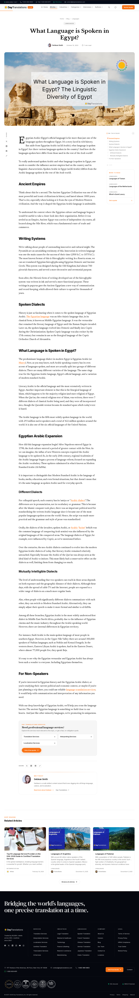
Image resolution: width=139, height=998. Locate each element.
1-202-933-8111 (12, 971)
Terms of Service (124, 934)
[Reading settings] (115, 7)
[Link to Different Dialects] (17, 492)
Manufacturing (61, 955)
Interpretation (13, 868)
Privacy (112, 994)
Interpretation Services (40, 938)
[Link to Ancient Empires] (17, 184)
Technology (61, 942)
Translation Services (31, 737)
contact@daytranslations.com (62, 968)
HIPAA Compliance (124, 942)
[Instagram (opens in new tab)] (16, 945)
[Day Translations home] (15, 7)
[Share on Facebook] (6, 151)
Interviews (87, 7)
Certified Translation (40, 946)
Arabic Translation (83, 955)
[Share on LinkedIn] (6, 146)
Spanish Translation (84, 934)
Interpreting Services (68, 737)
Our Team (101, 946)
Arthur (12, 871)
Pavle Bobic (58, 871)
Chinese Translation (84, 942)
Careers (100, 938)
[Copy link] (6, 156)
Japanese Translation (85, 951)
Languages (75, 19)
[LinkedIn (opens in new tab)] (12, 945)
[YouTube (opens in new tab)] (20, 945)
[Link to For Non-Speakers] (17, 674)
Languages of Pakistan (104, 854)
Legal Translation (62, 934)
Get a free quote (30, 750)
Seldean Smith (57, 45)
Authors (98, 7)
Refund (132, 994)
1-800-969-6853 (83, 968)
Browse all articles (68, 882)
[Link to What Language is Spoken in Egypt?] (17, 350)
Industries (63, 7)
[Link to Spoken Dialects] (17, 304)
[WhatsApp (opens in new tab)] (23, 945)
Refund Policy (122, 951)
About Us (101, 934)
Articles (53, 7)
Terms (118, 994)
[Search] (109, 7)
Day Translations (61, 790)
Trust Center (122, 946)
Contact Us (101, 951)
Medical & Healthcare (64, 938)
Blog (30, 7)
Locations (101, 955)
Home (45, 7)
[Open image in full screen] (69, 89)
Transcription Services (40, 951)
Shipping (125, 994)
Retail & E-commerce (64, 951)
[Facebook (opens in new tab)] (5, 945)
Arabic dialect (78, 501)
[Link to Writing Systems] (17, 238)
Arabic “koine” (78, 528)
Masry (22, 363)
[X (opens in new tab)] (9, 945)
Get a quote (113, 200)
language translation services (81, 690)
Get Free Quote (113, 969)
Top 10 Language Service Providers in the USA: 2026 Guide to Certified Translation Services (24, 856)
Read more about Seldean (42, 790)
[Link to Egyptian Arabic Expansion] (17, 436)
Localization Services (32, 743)
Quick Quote (128, 7)
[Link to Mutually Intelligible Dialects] (17, 571)
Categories (75, 7)
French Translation (84, 938)
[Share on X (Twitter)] (6, 141)
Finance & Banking (63, 946)
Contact (129, 969)
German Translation (84, 946)
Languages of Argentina (61, 854)
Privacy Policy (122, 938)
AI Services (37, 955)
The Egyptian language (38, 317)
